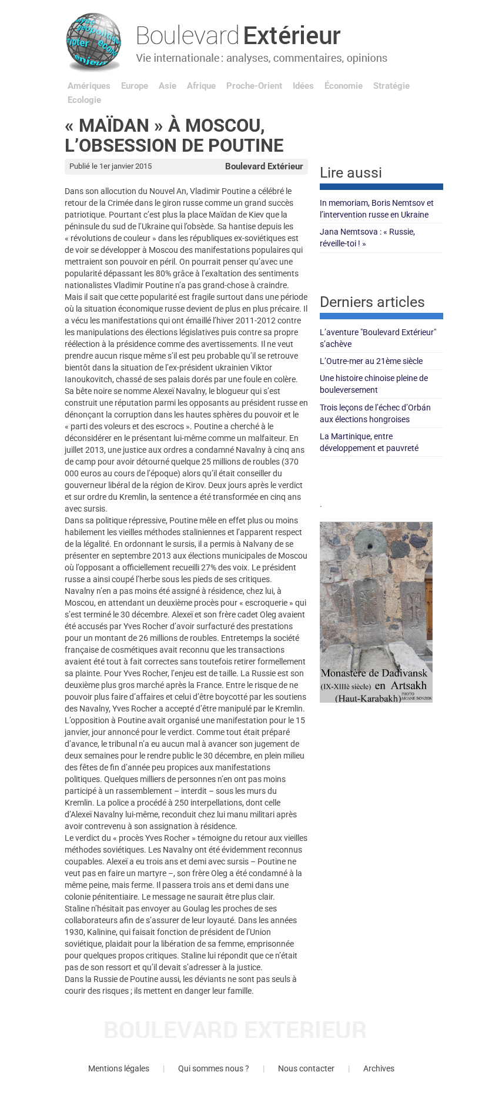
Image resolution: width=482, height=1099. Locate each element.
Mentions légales (118, 1068)
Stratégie (391, 86)
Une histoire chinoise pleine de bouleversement (374, 384)
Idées (303, 86)
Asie (167, 86)
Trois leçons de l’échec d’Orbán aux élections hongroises (375, 413)
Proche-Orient (254, 86)
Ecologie (84, 100)
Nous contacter (306, 1068)
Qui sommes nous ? (213, 1068)
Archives (378, 1068)
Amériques (89, 86)
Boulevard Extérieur (264, 166)
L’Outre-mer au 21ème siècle (371, 361)
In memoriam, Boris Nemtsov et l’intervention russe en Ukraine (377, 208)
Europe (134, 86)
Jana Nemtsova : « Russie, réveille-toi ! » (367, 237)
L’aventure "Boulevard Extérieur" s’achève (378, 338)
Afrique (201, 86)
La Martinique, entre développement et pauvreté (369, 442)
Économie (343, 86)
